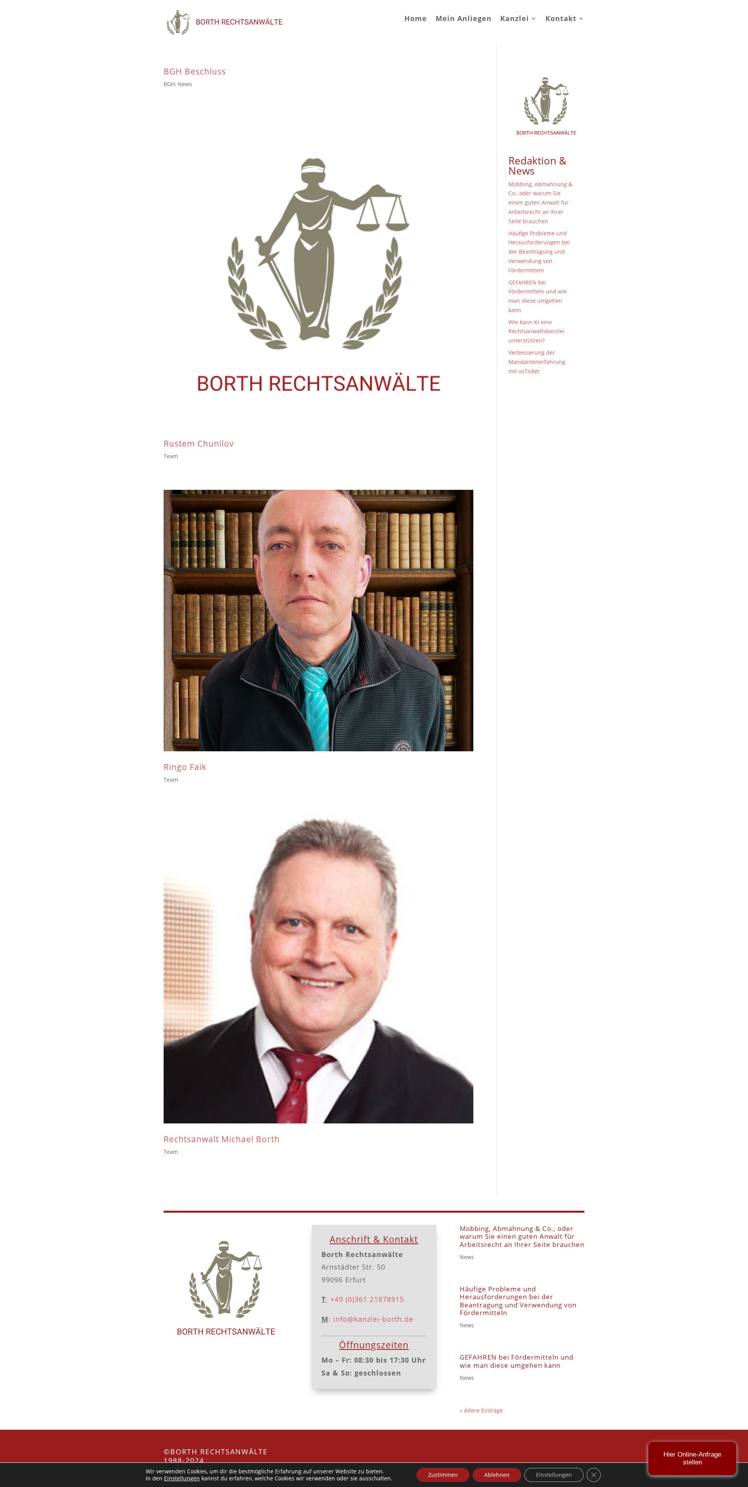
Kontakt (561, 18)
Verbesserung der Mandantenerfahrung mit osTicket (536, 362)
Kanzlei (514, 18)
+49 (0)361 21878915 (367, 1299)
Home (415, 18)
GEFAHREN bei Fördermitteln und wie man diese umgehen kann (516, 1361)
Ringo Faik (185, 766)
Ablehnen (497, 1474)
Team (171, 456)
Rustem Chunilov (199, 443)
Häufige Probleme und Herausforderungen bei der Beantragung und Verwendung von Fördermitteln (539, 252)
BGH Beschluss (195, 71)
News (185, 84)
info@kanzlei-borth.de (372, 1319)
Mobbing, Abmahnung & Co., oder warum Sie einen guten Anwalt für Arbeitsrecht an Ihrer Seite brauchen (540, 202)
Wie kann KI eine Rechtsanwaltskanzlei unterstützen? (536, 331)
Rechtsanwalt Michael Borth (222, 1139)
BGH (169, 84)
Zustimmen (443, 1474)
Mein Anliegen (464, 18)
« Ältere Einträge (481, 1410)
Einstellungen (182, 1478)
